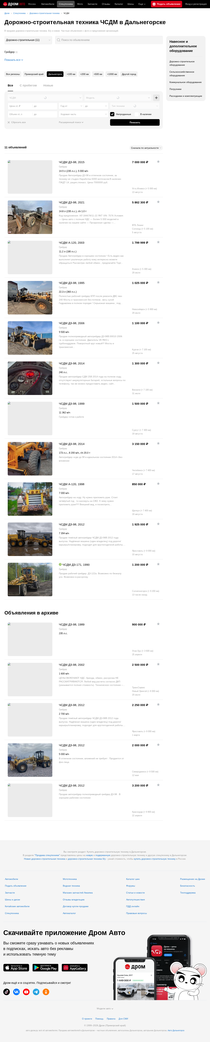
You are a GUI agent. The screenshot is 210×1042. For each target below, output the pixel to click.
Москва (32, 4)
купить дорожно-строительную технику (155, 858)
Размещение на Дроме (192, 879)
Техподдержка (188, 892)
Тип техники (118, 106)
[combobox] (28, 40)
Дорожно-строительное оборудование (182, 63)
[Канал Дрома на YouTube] (26, 992)
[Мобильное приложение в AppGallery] (75, 968)
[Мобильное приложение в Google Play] (45, 968)
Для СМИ (123, 1019)
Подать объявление (15, 885)
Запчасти (92, 4)
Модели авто (104, 1008)
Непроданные (123, 114)
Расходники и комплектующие (185, 96)
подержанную (102, 855)
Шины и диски (12, 899)
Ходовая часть (68, 114)
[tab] (10, 87)
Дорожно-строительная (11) (23, 40)
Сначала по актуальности (145, 148)
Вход (196, 4)
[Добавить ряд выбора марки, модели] (156, 97)
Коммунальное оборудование (185, 82)
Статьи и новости (135, 892)
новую (89, 855)
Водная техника (71, 885)
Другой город (129, 74)
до (86, 106)
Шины (130, 4)
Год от (64, 106)
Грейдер (83, 52)
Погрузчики (175, 89)
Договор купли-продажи (75, 906)
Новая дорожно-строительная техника (44, 858)
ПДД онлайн (132, 906)
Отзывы (106, 4)
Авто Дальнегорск (176, 1030)
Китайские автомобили (17, 906)
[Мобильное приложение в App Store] (16, 968)
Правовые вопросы (136, 913)
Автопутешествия (135, 899)
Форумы (130, 885)
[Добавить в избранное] (158, 161)
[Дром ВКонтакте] (16, 992)
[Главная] (14, 4)
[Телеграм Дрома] (36, 992)
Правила (111, 1019)
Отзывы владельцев (73, 899)
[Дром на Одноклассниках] (46, 992)
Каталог (119, 4)
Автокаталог (69, 913)
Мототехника (70, 879)
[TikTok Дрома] (6, 992)
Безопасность (187, 885)
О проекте (87, 1019)
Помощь (99, 1019)
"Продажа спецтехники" (47, 855)
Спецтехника (12, 913)
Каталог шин (133, 879)
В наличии (145, 114)
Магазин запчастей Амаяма (78, 892)
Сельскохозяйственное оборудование (181, 73)
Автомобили (47, 4)
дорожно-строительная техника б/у (87, 858)
